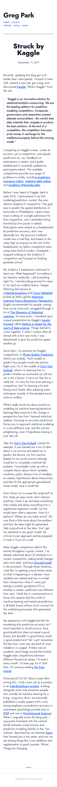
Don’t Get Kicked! (25, 443)
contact (24, 25)
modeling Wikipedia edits (24, 185)
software (7, 25)
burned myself (43, 563)
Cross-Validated (42, 293)
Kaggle (21, 87)
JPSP (6, 713)
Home (28, 767)
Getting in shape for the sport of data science (27, 326)
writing (16, 25)
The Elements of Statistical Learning (23, 314)
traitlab (6, 22)
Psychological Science (36, 713)
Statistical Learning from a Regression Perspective (28, 299)
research (15, 22)
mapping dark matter (38, 181)
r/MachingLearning (15, 293)
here (49, 733)
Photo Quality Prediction (38, 355)
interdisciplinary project (24, 686)
